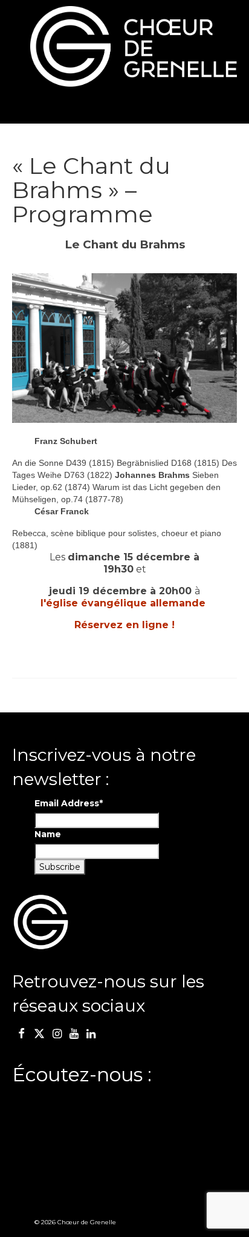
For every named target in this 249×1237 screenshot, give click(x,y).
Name (47, 834)
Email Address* (68, 803)
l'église (122, 603)
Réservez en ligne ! (124, 625)
